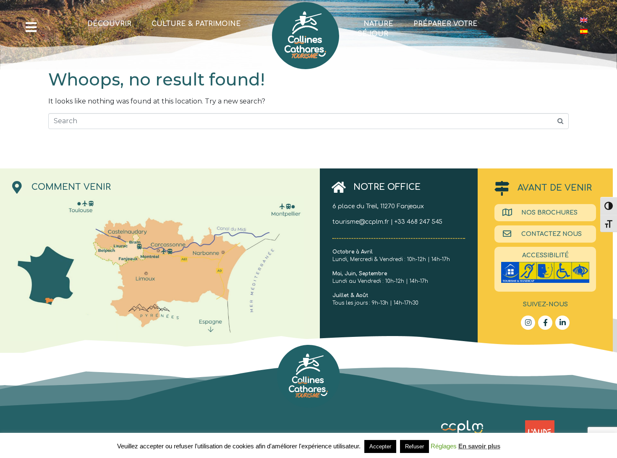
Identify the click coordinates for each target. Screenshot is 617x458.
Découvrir (109, 24)
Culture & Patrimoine (196, 24)
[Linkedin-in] (562, 323)
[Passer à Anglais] (584, 20)
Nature (378, 24)
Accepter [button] (380, 446)
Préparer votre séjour (418, 29)
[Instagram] (528, 323)
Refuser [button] (414, 446)
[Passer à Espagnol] (584, 31)
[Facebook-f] (545, 323)
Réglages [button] (444, 446)
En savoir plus (479, 446)
